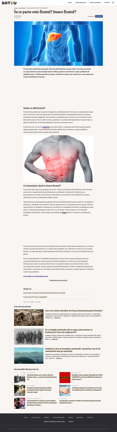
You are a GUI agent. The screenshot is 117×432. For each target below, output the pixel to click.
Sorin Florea (18, 16)
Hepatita (32, 302)
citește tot (57, 318)
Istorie (26, 417)
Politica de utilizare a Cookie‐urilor (54, 421)
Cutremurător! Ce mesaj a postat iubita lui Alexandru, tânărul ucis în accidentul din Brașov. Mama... (42, 403)
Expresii (70, 417)
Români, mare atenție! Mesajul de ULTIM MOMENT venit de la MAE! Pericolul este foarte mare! (87, 377)
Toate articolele (80, 2)
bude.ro (30, 276)
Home (70, 2)
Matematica (80, 417)
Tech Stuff (90, 417)
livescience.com (41, 276)
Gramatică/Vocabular (59, 417)
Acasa (16, 8)
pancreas (38, 302)
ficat (28, 302)
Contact (107, 2)
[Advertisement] (58, 93)
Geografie (46, 417)
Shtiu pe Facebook (95, 2)
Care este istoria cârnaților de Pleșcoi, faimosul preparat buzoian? (74, 310)
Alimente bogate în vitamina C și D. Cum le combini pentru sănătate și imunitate (87, 389)
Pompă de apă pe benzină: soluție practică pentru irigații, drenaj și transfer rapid (39, 390)
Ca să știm (22, 8)
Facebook (99, 16)
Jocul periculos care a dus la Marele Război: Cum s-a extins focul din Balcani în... (42, 377)
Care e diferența (35, 417)
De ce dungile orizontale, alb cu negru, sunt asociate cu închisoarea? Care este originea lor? (68, 331)
